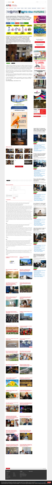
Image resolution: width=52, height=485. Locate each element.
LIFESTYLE (38, 8)
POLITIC (18, 8)
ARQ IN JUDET (34, 8)
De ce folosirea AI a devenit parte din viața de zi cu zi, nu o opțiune (40, 204)
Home (7, 8)
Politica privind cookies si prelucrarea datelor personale (23, 474)
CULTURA (29, 8)
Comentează (35, 142)
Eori (6, 201)
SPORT (26, 8)
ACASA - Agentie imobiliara (8, 477)
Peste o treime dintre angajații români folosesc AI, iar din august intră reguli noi (40, 180)
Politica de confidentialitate (23, 475)
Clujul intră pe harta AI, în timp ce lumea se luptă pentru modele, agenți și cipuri (40, 229)
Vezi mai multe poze (19, 166)
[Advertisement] (19, 88)
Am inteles (49, 482)
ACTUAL (22, 8)
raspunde (7, 221)
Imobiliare (43, 8)
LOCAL (15, 8)
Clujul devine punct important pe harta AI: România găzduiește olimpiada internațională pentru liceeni (39, 255)
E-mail (11, 188)
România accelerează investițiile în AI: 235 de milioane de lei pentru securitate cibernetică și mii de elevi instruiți (40, 155)
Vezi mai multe (44, 468)
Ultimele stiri (11, 8)
